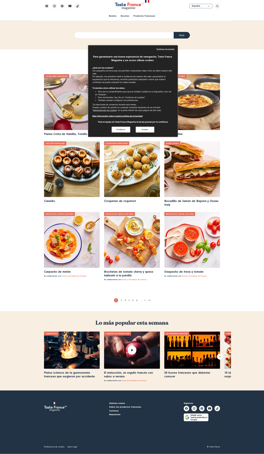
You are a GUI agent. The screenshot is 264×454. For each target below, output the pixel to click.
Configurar (121, 129)
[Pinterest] (62, 6)
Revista (112, 16)
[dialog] (133, 91)
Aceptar (145, 129)
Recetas (125, 16)
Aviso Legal (72, 447)
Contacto (114, 411)
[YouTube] (70, 6)
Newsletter (115, 414)
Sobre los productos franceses (125, 407)
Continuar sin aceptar (165, 49)
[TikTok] (77, 6)
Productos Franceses (144, 16)
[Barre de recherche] (217, 6)
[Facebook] (47, 6)
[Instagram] (54, 6)
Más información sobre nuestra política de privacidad (117, 116)
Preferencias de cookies (54, 447)
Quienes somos (117, 403)
